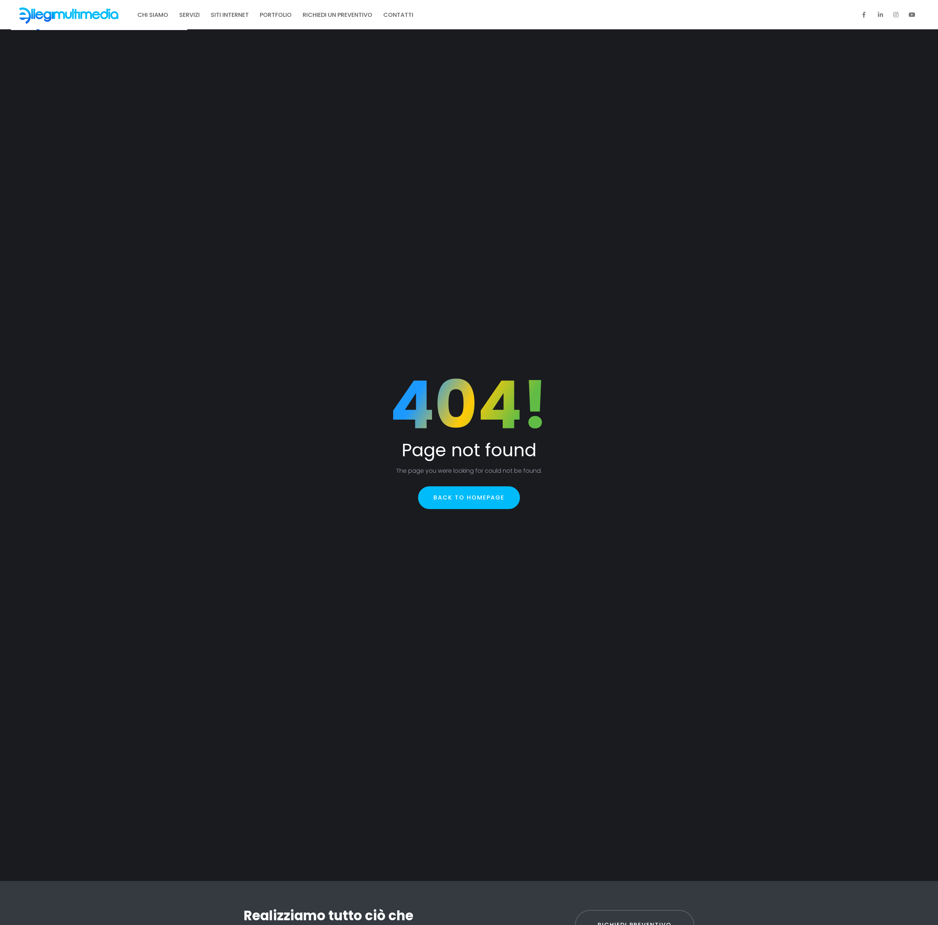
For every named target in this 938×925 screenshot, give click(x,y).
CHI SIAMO (152, 15)
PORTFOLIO (276, 15)
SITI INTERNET (230, 15)
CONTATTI (398, 15)
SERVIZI (189, 15)
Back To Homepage (469, 497)
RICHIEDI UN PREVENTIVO (337, 15)
